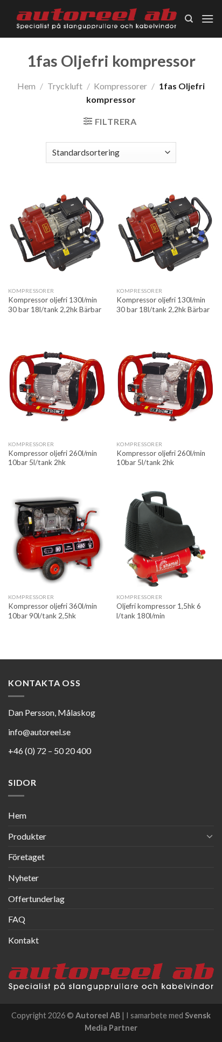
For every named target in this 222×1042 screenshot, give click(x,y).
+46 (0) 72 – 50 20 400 (49, 750)
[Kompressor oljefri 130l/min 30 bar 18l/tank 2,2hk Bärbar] (57, 233)
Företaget (26, 856)
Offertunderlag (36, 898)
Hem (26, 86)
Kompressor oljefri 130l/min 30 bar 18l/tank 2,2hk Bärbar (54, 304)
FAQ (16, 919)
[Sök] (189, 19)
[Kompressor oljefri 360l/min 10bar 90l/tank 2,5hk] (57, 539)
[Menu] (207, 18)
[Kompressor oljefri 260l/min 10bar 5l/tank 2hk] (57, 386)
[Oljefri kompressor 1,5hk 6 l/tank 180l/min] (165, 539)
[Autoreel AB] (96, 19)
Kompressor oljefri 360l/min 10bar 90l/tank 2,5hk (52, 611)
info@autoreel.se (39, 732)
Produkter (27, 836)
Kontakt (23, 940)
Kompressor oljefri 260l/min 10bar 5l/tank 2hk (52, 458)
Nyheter (23, 877)
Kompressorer (120, 86)
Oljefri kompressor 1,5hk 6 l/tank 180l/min (158, 611)
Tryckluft (64, 86)
